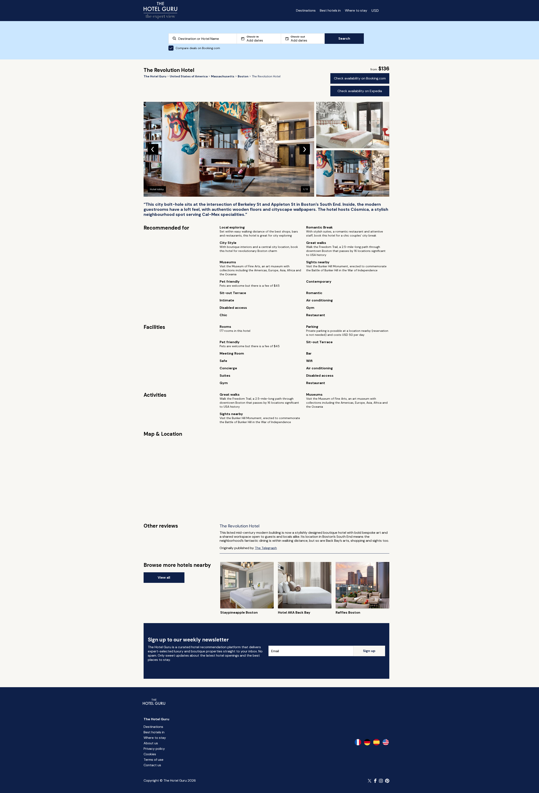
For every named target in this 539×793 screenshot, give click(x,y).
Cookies (150, 754)
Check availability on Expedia (360, 91)
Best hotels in (330, 10)
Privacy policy (154, 748)
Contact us (152, 765)
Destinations (306, 10)
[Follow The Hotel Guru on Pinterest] (387, 781)
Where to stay (356, 10)
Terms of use (153, 759)
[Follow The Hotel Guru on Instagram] (381, 781)
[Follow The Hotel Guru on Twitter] (370, 781)
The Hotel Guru (156, 719)
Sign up (369, 651)
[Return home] (160, 10)
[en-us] (385, 742)
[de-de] (367, 742)
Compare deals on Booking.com (198, 48)
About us (151, 743)
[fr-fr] (358, 742)
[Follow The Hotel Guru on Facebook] (375, 781)
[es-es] (376, 742)
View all (164, 577)
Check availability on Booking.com (360, 78)
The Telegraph (266, 548)
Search (344, 38)
